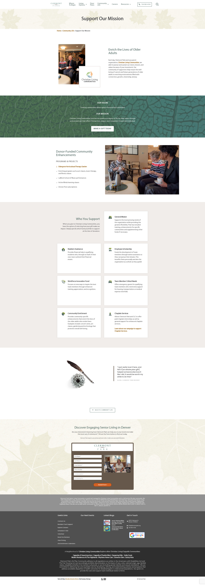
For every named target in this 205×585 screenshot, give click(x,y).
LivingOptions (82, 4)
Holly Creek (128, 555)
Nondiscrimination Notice (72, 579)
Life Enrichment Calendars (66, 543)
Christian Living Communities (89, 551)
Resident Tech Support (65, 524)
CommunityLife (102, 4)
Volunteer (61, 534)
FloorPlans (92, 4)
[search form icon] (157, 5)
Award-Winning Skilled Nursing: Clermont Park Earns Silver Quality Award (118, 523)
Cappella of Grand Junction (82, 555)
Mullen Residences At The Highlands (84, 557)
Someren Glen (119, 557)
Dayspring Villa (117, 555)
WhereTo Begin (72, 4)
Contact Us (61, 521)
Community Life (68, 31)
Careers (115, 4)
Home (59, 31)
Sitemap (88, 579)
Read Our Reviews (64, 537)
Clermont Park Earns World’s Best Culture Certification (117, 528)
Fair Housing (82, 579)
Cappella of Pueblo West (102, 555)
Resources (125, 4)
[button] (144, 4)
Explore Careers (63, 527)
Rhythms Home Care (105, 557)
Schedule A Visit (63, 531)
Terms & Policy (61, 579)
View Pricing (62, 540)
